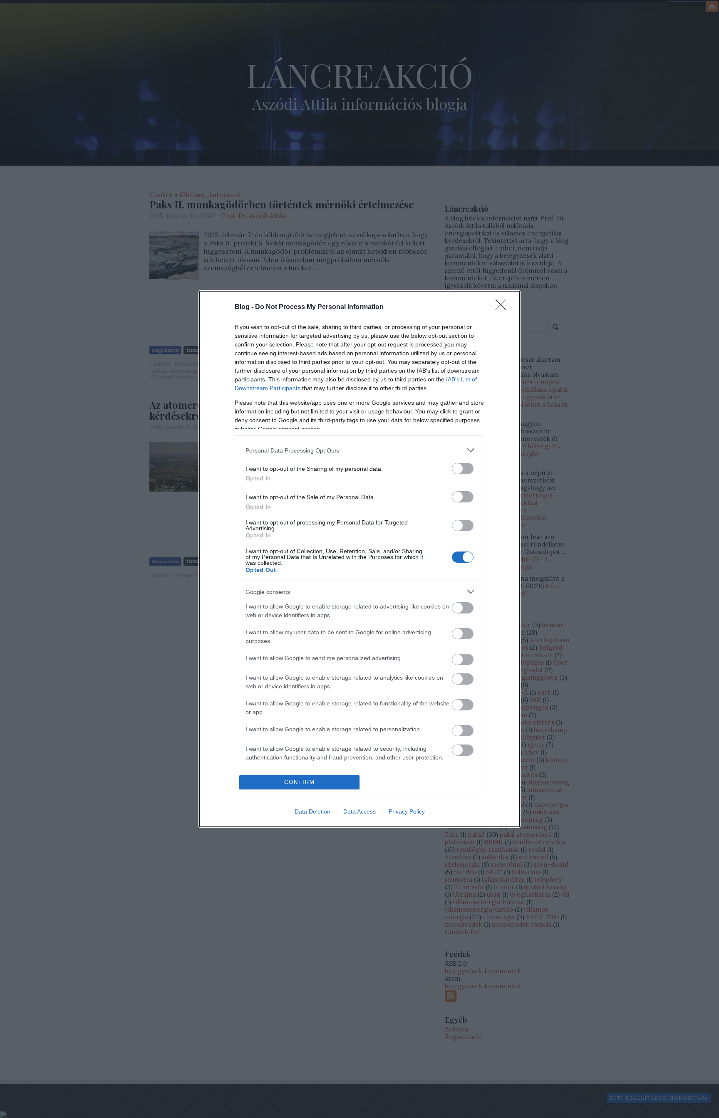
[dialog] (359, 558)
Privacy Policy (407, 811)
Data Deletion (312, 811)
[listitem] (359, 450)
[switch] (463, 468)
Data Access (359, 811)
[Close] (503, 307)
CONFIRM (299, 782)
